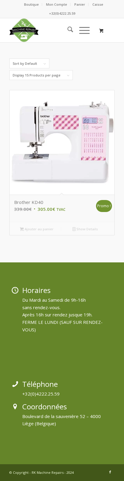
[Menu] (81, 30)
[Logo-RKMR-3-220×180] (51, 30)
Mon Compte (56, 4)
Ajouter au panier (39, 229)
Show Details (87, 229)
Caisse (97, 4)
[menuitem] (31, 4)
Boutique (31, 4)
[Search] (67, 30)
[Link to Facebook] (110, 472)
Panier (79, 4)
